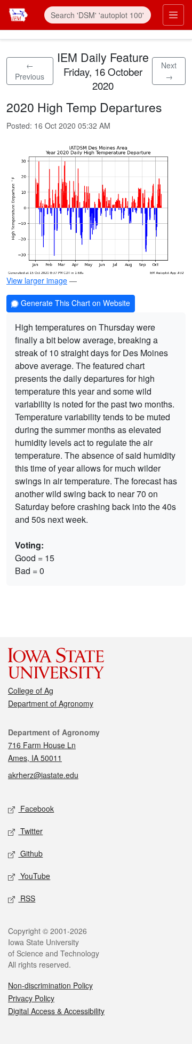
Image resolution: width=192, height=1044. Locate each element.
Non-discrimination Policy (50, 985)
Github (30, 853)
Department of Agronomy (50, 703)
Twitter (30, 831)
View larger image (36, 280)
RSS (26, 898)
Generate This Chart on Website (74, 302)
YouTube (34, 875)
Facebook (36, 808)
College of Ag (30, 690)
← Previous (29, 71)
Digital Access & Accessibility (56, 1011)
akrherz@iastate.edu (43, 775)
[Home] (18, 13)
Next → (169, 71)
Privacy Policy (31, 998)
